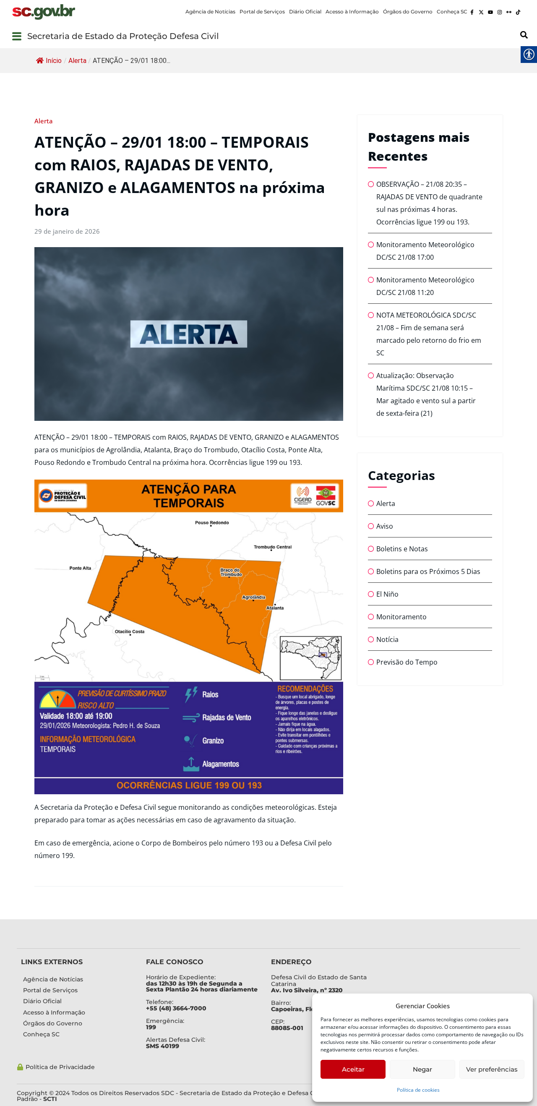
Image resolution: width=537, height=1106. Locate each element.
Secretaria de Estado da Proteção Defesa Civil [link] (123, 36)
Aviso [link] (384, 526)
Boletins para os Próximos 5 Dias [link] (428, 571)
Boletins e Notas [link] (402, 548)
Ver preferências (492, 1069)
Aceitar (353, 1069)
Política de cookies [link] (418, 1089)
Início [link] (54, 61)
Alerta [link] (77, 61)
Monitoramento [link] (401, 616)
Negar (422, 1069)
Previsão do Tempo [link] (407, 662)
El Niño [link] (387, 594)
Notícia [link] (387, 639)
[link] (43, 12)
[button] (16, 36)
